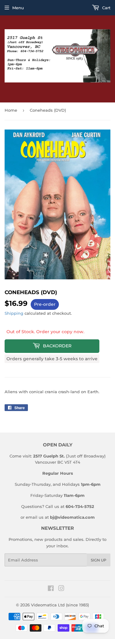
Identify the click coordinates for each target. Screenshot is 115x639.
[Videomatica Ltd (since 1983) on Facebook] (51, 589)
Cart (105, 7)
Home (11, 110)
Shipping (14, 313)
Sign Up (98, 560)
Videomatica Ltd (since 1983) (60, 604)
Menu (18, 7)
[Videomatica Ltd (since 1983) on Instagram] (61, 589)
